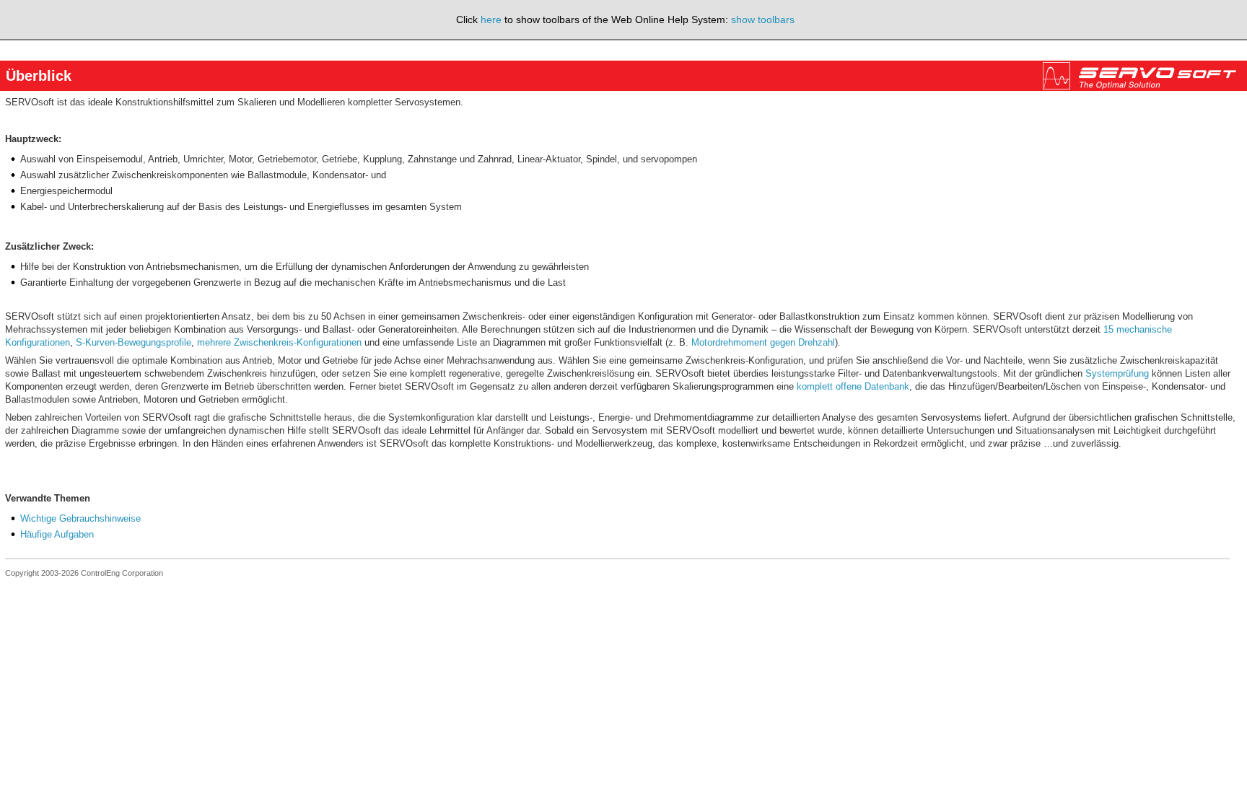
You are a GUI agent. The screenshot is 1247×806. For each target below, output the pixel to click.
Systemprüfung (1117, 373)
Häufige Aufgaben (57, 534)
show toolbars (763, 19)
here (491, 19)
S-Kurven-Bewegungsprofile (133, 342)
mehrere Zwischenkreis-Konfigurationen (279, 342)
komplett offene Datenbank (853, 386)
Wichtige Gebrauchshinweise (80, 518)
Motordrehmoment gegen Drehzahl (763, 342)
